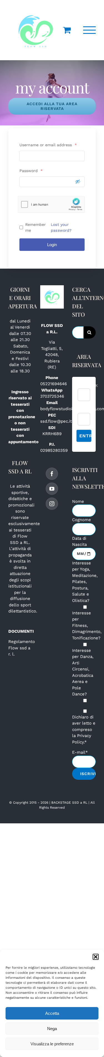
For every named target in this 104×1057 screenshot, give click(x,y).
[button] (95, 957)
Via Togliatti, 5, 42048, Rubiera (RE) (52, 355)
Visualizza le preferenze (52, 1043)
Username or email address (48, 145)
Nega (52, 1028)
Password (31, 170)
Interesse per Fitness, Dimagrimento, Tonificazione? (87, 625)
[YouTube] (52, 489)
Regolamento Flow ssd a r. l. (21, 648)
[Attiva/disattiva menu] (89, 30)
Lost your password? (61, 227)
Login (52, 244)
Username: (88, 385)
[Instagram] (52, 504)
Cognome (81, 519)
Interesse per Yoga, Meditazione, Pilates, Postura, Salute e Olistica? (85, 582)
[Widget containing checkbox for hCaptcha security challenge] (51, 204)
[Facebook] (52, 474)
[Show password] (77, 181)
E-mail (80, 752)
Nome (78, 501)
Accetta (52, 1013)
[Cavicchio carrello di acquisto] (67, 30)
